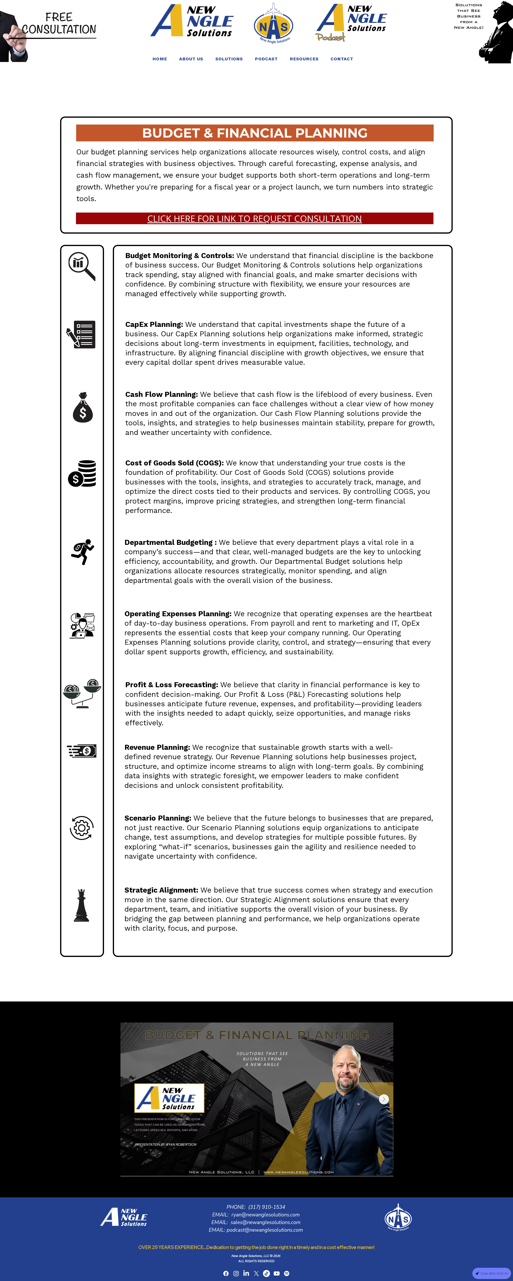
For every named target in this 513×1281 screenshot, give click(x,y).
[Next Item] (384, 1099)
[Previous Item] (130, 1099)
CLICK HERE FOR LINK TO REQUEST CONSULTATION (254, 218)
